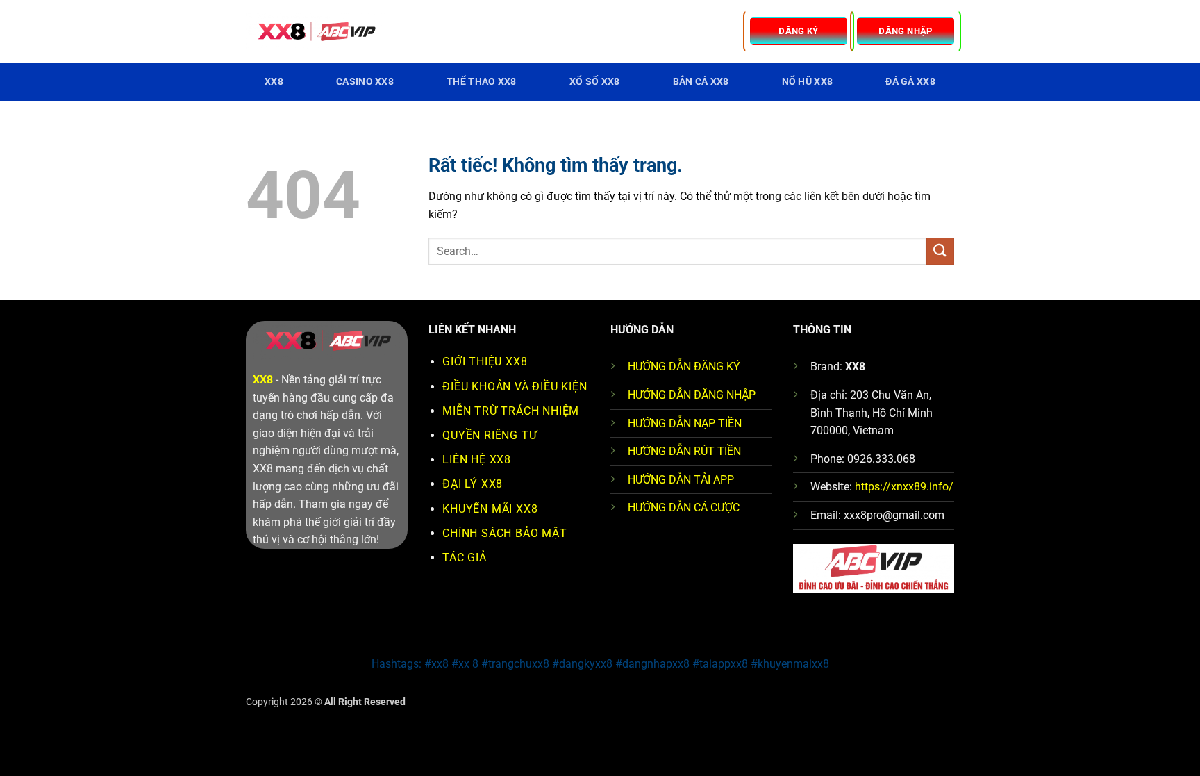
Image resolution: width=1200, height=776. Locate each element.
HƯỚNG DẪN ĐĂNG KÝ (684, 366)
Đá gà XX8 (910, 82)
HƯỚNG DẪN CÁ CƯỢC (684, 507)
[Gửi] (940, 251)
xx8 (274, 82)
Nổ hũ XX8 (807, 82)
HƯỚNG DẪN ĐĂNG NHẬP (692, 395)
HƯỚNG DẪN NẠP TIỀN (685, 423)
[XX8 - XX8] (315, 31)
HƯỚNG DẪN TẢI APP (681, 479)
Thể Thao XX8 (481, 82)
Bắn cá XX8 (701, 82)
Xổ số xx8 (594, 82)
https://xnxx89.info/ (904, 486)
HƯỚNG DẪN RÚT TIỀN (684, 451)
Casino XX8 (365, 82)
